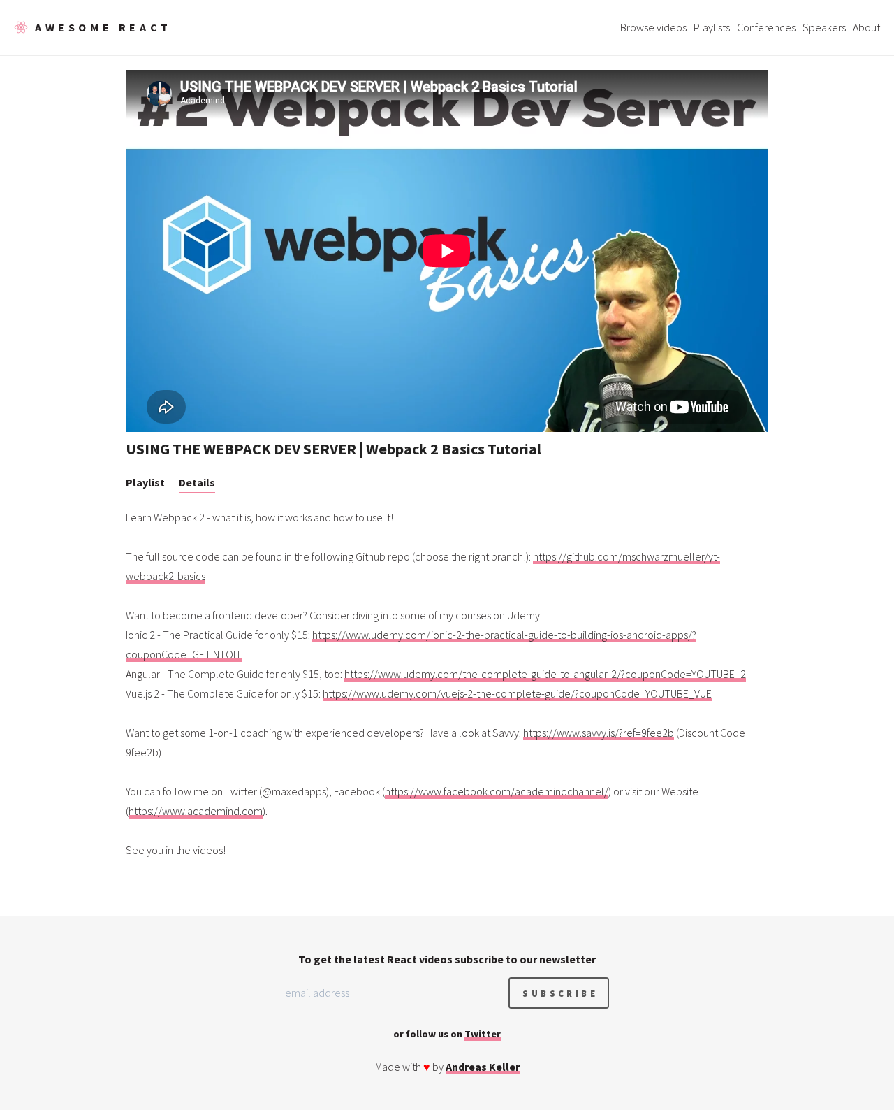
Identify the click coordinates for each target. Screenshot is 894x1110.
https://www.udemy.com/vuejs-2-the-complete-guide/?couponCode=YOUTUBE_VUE (517, 693)
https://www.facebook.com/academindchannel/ (496, 791)
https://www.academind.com (196, 811)
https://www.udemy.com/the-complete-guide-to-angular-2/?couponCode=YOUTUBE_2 (545, 674)
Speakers (824, 27)
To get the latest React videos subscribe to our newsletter (447, 959)
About (866, 27)
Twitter (482, 1034)
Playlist (145, 482)
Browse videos (653, 27)
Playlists (712, 27)
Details (197, 482)
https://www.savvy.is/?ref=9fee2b (598, 733)
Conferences (766, 27)
